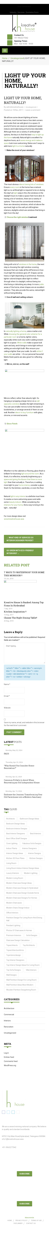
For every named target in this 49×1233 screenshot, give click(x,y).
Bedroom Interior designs (16, 829)
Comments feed (11, 1061)
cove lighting (11, 843)
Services (21, 12)
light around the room (30, 474)
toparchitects (12, 945)
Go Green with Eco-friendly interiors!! (20, 551)
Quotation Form (32, 12)
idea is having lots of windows (31, 184)
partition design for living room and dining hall (24, 919)
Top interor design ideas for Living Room (23, 965)
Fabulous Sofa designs (31, 843)
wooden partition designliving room (21, 990)
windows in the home (28, 264)
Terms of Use (36, 1220)
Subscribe (24, 1174)
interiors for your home (13, 505)
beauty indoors (15, 502)
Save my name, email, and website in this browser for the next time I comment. (24, 723)
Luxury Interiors (12, 873)
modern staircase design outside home (22, 893)
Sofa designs (31, 935)
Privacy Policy (21, 1220)
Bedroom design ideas (15, 824)
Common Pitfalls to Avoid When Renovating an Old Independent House (22, 781)
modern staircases (14, 903)
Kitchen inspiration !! (15, 611)
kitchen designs (36, 858)
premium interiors (13, 935)
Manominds (29, 1218)
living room (11, 863)
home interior (24, 485)
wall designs (11, 975)
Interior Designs (34, 853)
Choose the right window (17, 217)
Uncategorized (17, 58)
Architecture (9, 1008)
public (41, 284)
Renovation (8, 1027)
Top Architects (29, 945)
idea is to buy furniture (24, 412)
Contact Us (31, 1223)
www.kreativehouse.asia (14, 519)
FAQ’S (6, 753)
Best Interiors (35, 834)
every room (14, 187)
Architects (10, 819)
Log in (6, 1053)
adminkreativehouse (14, 107)
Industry (13, 12)
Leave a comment (32, 110)
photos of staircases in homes (19, 930)
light (15, 193)
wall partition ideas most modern (19, 985)
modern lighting (30, 873)
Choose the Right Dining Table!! (20, 617)
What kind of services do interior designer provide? (20, 539)
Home (4, 58)
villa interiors (31, 970)
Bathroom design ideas (29, 819)
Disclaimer (18, 1223)
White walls (21, 343)
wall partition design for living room (21, 980)
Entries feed (9, 1057)
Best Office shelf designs (16, 838)
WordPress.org (10, 1065)
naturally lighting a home (16, 331)
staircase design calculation (18, 940)
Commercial (9, 1014)
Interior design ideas (14, 853)
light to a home (18, 146)
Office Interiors (12, 913)
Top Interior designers (15, 960)
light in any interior (17, 496)
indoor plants (11, 848)
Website (7, 708)
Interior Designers (29, 848)
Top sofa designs (13, 970)
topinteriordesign (13, 955)
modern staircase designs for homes (21, 898)
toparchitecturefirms (15, 950)
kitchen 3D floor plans (15, 858)
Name (7, 684)
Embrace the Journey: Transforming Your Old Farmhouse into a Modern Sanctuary (23, 795)
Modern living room (14, 878)
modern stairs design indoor (18, 908)
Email (7, 696)
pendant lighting (13, 925)
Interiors (7, 1021)
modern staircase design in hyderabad (22, 888)
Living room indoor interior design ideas (22, 868)
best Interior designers (15, 834)
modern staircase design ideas (19, 883)
